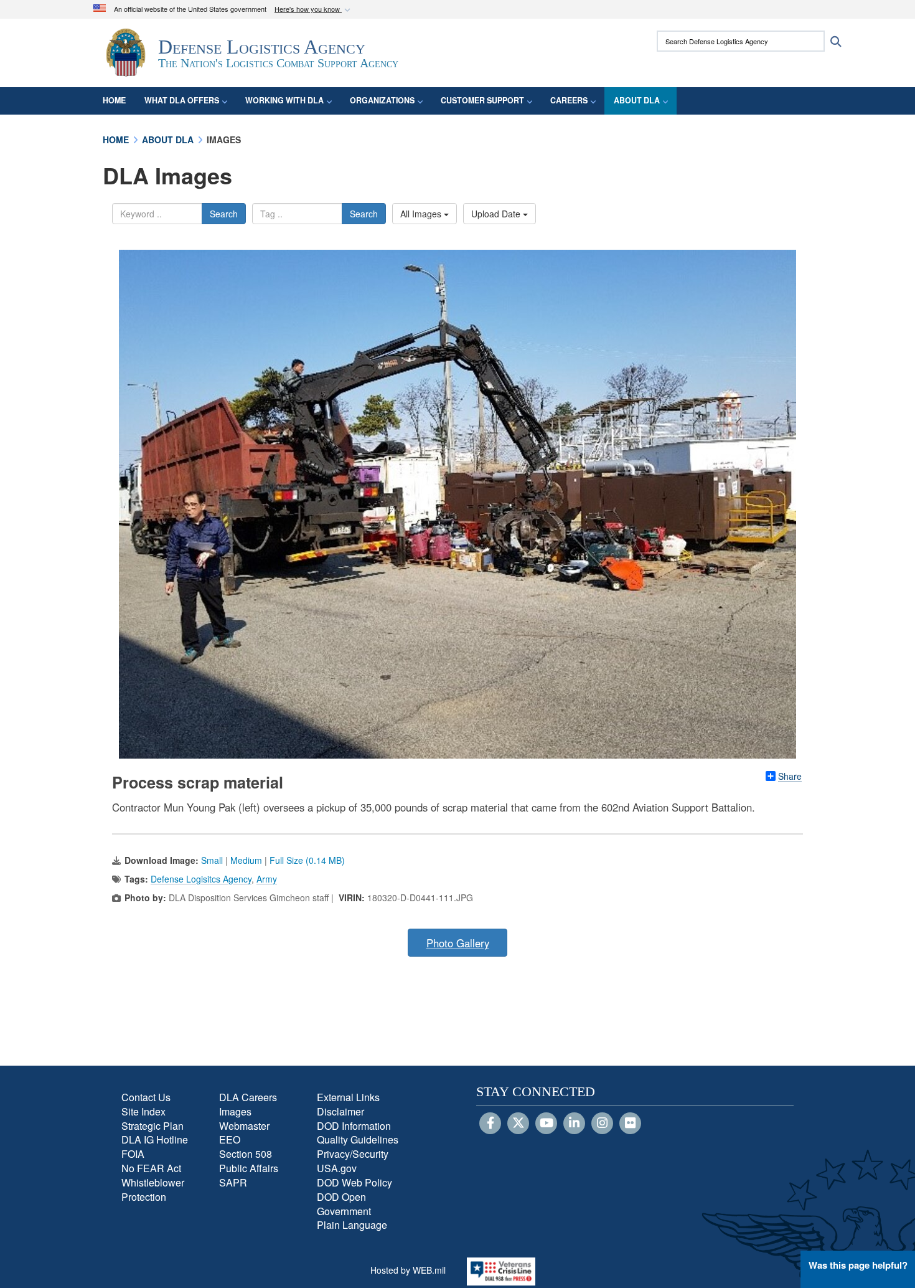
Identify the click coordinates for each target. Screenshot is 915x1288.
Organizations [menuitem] (382, 100)
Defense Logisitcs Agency (201, 879)
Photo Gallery (457, 942)
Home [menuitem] (114, 100)
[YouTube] (546, 1123)
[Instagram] (602, 1123)
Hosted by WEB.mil (408, 1270)
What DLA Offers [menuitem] (181, 100)
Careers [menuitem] (569, 100)
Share (790, 776)
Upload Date (497, 213)
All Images (422, 213)
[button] (313, 10)
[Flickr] (630, 1123)
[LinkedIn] (574, 1123)
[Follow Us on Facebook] (490, 1123)
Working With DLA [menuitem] (284, 100)
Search (224, 213)
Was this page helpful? (858, 1265)
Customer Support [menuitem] (482, 100)
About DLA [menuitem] (637, 100)
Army (266, 879)
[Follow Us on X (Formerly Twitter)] (518, 1123)
